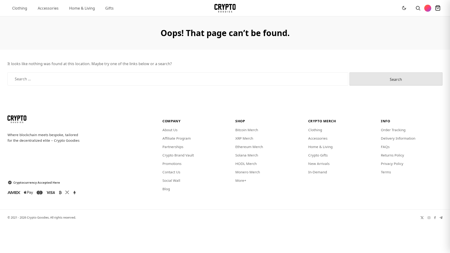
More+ (240, 180)
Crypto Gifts (318, 155)
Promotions (171, 163)
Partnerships (172, 146)
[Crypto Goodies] (225, 8)
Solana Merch (246, 155)
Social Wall (171, 180)
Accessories (48, 8)
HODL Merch (246, 163)
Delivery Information (398, 138)
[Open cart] (437, 8)
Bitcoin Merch (246, 129)
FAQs (385, 146)
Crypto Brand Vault (178, 155)
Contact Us (171, 172)
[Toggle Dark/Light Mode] (404, 8)
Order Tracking (393, 129)
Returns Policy (392, 155)
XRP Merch (244, 138)
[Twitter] (422, 217)
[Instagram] (429, 217)
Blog (166, 188)
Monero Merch (247, 172)
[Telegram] (440, 217)
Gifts (109, 8)
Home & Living (82, 8)
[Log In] (427, 8)
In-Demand (317, 172)
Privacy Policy (392, 163)
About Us (169, 129)
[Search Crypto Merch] (417, 8)
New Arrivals (319, 163)
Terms (386, 172)
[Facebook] (435, 217)
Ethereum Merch (249, 146)
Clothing (19, 8)
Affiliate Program (176, 138)
